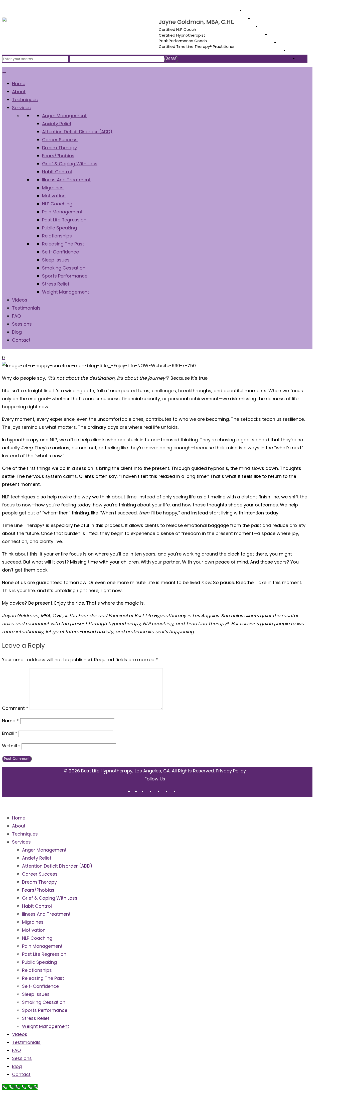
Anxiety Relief (36, 858)
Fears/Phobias (38, 890)
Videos (19, 1034)
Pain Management (42, 946)
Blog (17, 1066)
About (19, 826)
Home (18, 818)
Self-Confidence (40, 986)
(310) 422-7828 (60, 7)
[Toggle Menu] (4, 72)
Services (21, 842)
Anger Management (44, 850)
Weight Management (45, 1026)
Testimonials (26, 1042)
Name (10, 721)
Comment (15, 708)
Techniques (25, 834)
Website (11, 746)
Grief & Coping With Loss (49, 898)
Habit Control (37, 906)
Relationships (37, 970)
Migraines (33, 922)
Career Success (40, 874)
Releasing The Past (43, 978)
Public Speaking (39, 962)
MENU (8, 805)
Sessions (22, 1058)
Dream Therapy (39, 882)
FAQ (16, 1050)
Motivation (34, 930)
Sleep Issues (36, 994)
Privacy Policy (231, 771)
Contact (21, 1074)
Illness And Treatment (46, 914)
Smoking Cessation (43, 1002)
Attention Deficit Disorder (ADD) (57, 866)
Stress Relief (35, 1018)
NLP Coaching (37, 938)
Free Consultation (25, 7)
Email (9, 733)
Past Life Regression (44, 954)
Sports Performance (44, 1010)
